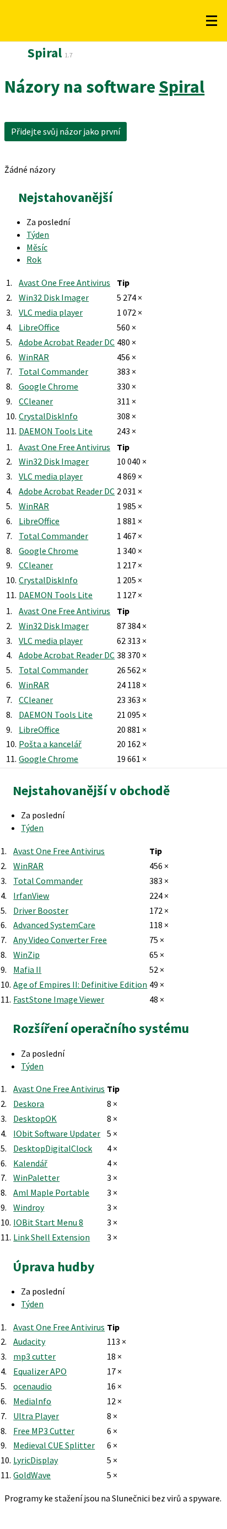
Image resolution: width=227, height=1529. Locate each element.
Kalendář (30, 1163)
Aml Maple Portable (51, 1192)
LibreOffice (39, 327)
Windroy (28, 1207)
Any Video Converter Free (60, 939)
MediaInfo (32, 1401)
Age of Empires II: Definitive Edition (80, 984)
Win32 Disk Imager (54, 297)
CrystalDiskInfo (48, 416)
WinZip (26, 954)
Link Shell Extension (51, 1237)
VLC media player (51, 312)
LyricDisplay (35, 1460)
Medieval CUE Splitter (54, 1445)
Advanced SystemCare (54, 924)
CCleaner (36, 401)
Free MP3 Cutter (43, 1430)
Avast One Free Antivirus (64, 282)
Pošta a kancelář (50, 743)
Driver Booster (40, 910)
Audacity (29, 1341)
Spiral (181, 87)
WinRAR (34, 357)
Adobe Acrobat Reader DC (67, 342)
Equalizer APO (40, 1371)
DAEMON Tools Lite (56, 430)
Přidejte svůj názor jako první (65, 131)
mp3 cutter (34, 1356)
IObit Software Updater (56, 1133)
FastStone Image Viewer (58, 999)
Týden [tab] (37, 234)
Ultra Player (36, 1415)
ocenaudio (32, 1386)
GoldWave (32, 1474)
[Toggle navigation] (211, 21)
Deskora (28, 1103)
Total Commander (53, 371)
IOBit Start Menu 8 (48, 1222)
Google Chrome (48, 386)
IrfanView (31, 895)
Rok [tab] (33, 259)
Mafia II (27, 969)
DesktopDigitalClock (52, 1148)
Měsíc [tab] (36, 247)
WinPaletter (36, 1177)
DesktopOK (35, 1118)
